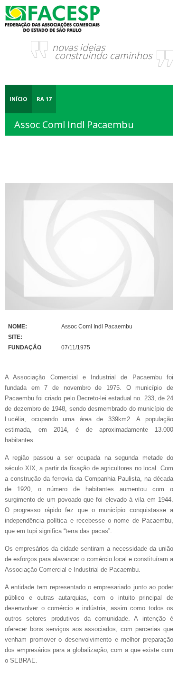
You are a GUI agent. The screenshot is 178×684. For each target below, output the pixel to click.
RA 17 (44, 98)
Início (18, 98)
